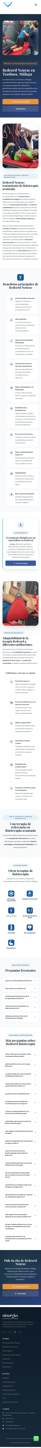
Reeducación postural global (12, 1355)
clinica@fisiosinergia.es (13, 1425)
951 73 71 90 (9, 1418)
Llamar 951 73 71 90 (21, 1286)
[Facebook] (5, 1332)
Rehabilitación (7, 1367)
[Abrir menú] (35, 4)
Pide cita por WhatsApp (22, 101)
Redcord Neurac (8, 1351)
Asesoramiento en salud (10, 1402)
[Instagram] (10, 1332)
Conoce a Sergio (22, 563)
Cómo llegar (21, 1293)
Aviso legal (14, 1442)
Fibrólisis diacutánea (9, 1390)
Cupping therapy (8, 1386)
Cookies (27, 1442)
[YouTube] (15, 1332)
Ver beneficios (20, 109)
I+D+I (4, 1398)
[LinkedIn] (20, 1332)
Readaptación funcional (10, 1347)
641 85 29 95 (9, 1422)
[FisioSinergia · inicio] (8, 4)
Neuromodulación (8, 1363)
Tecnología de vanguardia (11, 1394)
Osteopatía (6, 1359)
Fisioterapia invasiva (9, 1382)
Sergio (12, 544)
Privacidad (21, 1442)
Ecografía (6, 1378)
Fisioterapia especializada (11, 1343)
